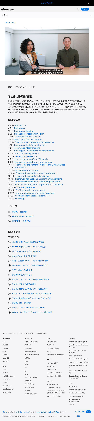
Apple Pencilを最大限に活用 (24, 256)
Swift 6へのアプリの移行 (22, 275)
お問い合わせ (50, 366)
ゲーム (26, 374)
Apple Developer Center (77, 390)
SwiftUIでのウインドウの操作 (24, 284)
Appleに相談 (73, 386)
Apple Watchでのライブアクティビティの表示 (30, 261)
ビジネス (27, 361)
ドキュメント (50, 342)
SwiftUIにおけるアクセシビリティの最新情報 (29, 289)
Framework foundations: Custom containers (36, 173)
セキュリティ (28, 390)
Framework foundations (26, 170)
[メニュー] (91, 9)
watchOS (6, 358)
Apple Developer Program (78, 342)
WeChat (50, 412)
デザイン (27, 364)
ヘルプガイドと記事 (52, 363)
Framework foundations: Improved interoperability (39, 184)
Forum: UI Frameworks (23, 216)
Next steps (20, 198)
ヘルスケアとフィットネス (31, 377)
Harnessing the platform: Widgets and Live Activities (40, 165)
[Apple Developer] (7, 9)
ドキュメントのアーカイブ (53, 355)
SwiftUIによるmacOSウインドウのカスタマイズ (31, 298)
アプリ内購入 (28, 381)
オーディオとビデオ (30, 355)
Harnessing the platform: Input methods (33, 162)
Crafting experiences (25, 187)
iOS (4, 342)
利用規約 (41, 416)
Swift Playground (8, 376)
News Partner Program (77, 362)
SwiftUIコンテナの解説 (21, 303)
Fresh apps (19, 128)
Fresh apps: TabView (24, 131)
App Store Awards (75, 393)
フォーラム (50, 369)
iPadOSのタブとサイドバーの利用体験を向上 (30, 265)
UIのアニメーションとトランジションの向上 (28, 308)
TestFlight (6, 379)
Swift (4, 369)
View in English (46, 3)
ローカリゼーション (30, 384)
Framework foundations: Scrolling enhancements (38, 179)
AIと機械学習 (28, 348)
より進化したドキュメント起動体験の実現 (28, 242)
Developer (11, 333)
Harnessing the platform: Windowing (31, 159)
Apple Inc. (18, 416)
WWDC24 (29, 333)
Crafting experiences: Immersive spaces (35, 193)
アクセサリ (28, 345)
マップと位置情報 (29, 387)
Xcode (5, 382)
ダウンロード (50, 345)
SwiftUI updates (19, 212)
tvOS (4, 351)
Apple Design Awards (76, 396)
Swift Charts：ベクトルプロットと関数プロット (30, 279)
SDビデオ (27, 221)
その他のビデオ (11, 23)
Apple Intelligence (31, 351)
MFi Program (73, 356)
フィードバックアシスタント (54, 396)
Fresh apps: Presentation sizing (29, 134)
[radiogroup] (83, 411)
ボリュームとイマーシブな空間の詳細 (26, 251)
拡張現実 (27, 358)
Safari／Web (29, 394)
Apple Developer (52, 384)
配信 (26, 368)
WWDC (71, 405)
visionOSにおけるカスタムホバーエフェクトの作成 (32, 312)
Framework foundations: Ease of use (33, 176)
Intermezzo (20, 167)
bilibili (39, 412)
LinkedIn (44, 412)
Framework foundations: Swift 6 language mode (37, 182)
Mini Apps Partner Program (78, 359)
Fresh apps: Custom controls (28, 139)
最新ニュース (6, 412)
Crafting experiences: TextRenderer (32, 196)
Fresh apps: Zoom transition (27, 137)
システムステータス (52, 376)
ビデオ (5, 15)
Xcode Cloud (7, 386)
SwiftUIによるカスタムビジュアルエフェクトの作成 (31, 293)
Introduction (20, 125)
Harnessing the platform (25, 156)
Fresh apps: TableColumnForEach (30, 145)
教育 (26, 371)
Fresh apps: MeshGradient (27, 148)
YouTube (57, 412)
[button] (78, 9)
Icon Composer (8, 389)
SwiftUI (5, 373)
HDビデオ (16, 221)
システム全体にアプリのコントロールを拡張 (29, 247)
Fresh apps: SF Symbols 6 (27, 153)
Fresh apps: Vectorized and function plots (34, 142)
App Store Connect (53, 387)
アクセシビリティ (29, 342)
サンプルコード (51, 348)
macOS (5, 348)
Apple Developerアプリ (23, 412)
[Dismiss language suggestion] (88, 3)
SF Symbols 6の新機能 (22, 270)
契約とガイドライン (65, 416)
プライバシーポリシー (52, 416)
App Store (6, 361)
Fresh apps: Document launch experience (34, 151)
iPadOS (5, 345)
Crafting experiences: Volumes (30, 190)
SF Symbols (7, 392)
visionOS (6, 355)
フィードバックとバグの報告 (54, 373)
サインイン (85, 9)
